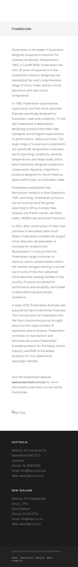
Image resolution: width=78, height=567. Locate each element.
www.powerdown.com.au (28, 382)
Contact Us (17, 560)
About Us (40, 557)
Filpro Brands (26, 557)
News (49, 557)
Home (15, 557)
